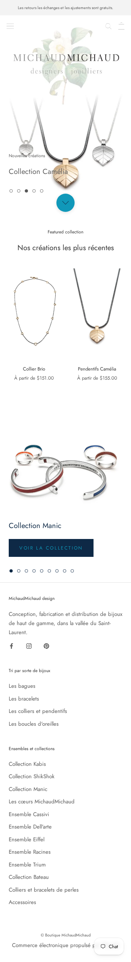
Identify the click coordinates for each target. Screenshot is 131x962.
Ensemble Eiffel (26, 839)
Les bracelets (24, 699)
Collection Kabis (27, 764)
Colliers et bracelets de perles (44, 890)
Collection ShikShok (32, 776)
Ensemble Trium (27, 865)
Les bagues (22, 686)
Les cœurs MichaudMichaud (42, 802)
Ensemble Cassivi (29, 814)
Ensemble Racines (30, 852)
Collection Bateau (29, 877)
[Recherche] (108, 25)
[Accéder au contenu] (65, 203)
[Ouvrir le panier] (121, 25)
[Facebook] (11, 645)
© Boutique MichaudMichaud (66, 935)
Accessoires (22, 902)
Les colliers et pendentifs (38, 711)
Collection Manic (28, 789)
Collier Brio (34, 368)
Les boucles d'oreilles (34, 724)
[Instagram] (29, 645)
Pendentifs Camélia (97, 368)
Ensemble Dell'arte (30, 827)
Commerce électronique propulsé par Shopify (65, 945)
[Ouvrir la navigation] (10, 25)
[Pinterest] (46, 645)
